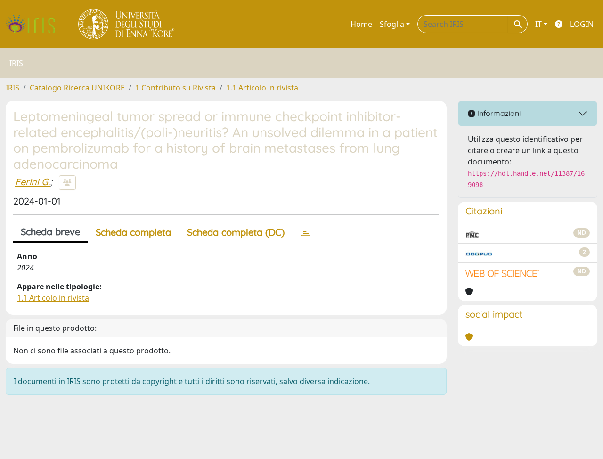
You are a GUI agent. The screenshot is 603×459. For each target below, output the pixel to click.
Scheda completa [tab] (133, 232)
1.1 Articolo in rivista (262, 87)
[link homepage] (34, 24)
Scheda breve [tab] (50, 232)
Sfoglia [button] (392, 24)
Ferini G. (32, 182)
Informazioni (498, 113)
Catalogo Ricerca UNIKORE (77, 87)
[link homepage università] (127, 24)
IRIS (12, 87)
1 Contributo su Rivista (175, 87)
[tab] (305, 232)
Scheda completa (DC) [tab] (236, 232)
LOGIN (582, 24)
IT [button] (538, 24)
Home (361, 24)
